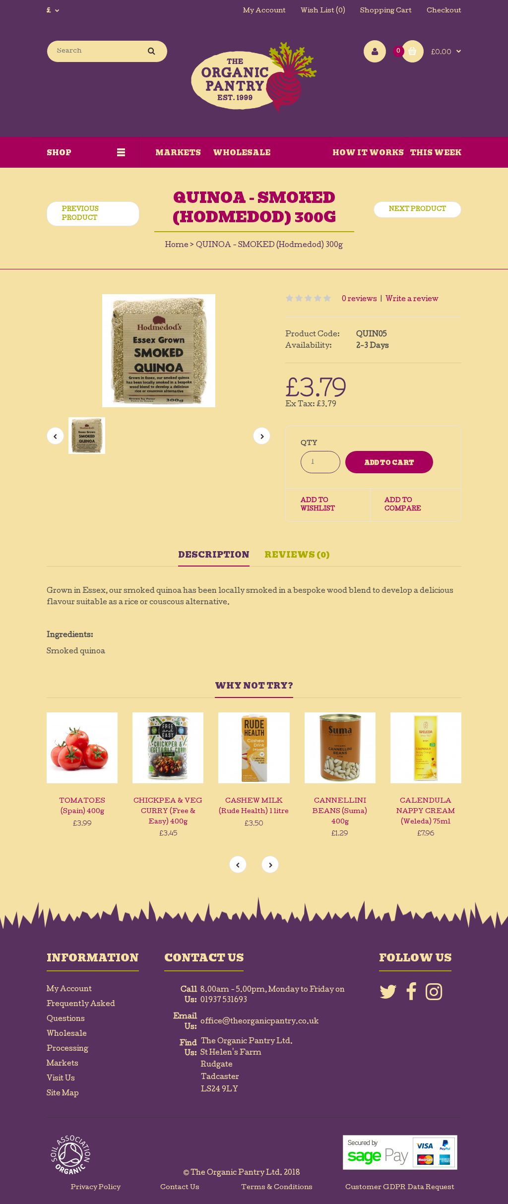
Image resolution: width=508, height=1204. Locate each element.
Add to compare (402, 505)
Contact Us (179, 1188)
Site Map (63, 1093)
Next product (417, 210)
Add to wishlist (318, 505)
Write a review (412, 299)
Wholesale (67, 1034)
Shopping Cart (386, 11)
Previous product (80, 214)
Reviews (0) (297, 555)
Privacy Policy (96, 1188)
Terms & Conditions (277, 1188)
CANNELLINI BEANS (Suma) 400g (340, 811)
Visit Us (61, 1079)
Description (214, 555)
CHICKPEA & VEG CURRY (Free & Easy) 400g (167, 811)
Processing (67, 1049)
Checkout (444, 11)
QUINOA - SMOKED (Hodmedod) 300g (269, 245)
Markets (62, 1064)
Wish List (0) (323, 11)
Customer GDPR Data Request (399, 1188)
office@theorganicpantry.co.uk (259, 1021)
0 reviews (359, 299)
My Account (264, 11)
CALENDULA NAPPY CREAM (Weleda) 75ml (425, 811)
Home (177, 245)
